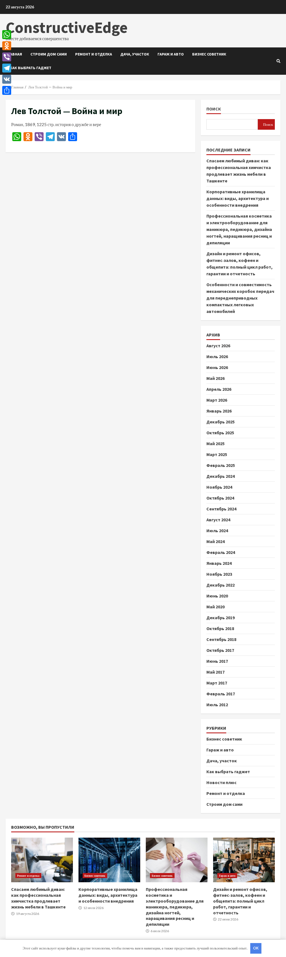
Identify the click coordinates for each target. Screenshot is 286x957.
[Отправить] (6, 90)
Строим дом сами (48, 54)
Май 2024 (215, 541)
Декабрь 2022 (220, 585)
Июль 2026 (217, 356)
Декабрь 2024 (220, 476)
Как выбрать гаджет (30, 67)
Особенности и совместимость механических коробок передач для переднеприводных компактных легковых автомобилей (240, 298)
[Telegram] (6, 68)
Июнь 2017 (217, 661)
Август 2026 (218, 345)
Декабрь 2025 (220, 422)
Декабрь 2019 (220, 617)
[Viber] (6, 56)
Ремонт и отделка (93, 54)
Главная (14, 54)
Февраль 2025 (220, 465)
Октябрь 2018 (220, 628)
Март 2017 (216, 683)
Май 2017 (215, 672)
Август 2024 (218, 519)
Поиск (213, 109)
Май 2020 (215, 606)
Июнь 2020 (217, 596)
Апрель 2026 (218, 389)
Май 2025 (215, 443)
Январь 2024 (219, 563)
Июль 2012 (217, 704)
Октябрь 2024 (220, 498)
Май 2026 (215, 378)
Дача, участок (134, 54)
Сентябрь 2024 (221, 509)
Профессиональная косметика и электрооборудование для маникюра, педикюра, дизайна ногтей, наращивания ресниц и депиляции (239, 229)
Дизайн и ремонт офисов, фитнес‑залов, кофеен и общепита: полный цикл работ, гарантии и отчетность (244, 860)
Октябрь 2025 (220, 432)
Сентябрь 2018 (221, 639)
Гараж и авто (171, 54)
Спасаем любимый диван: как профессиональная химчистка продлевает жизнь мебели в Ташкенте (42, 860)
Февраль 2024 (220, 552)
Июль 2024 (217, 530)
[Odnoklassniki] (6, 45)
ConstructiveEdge (67, 27)
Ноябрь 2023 (219, 574)
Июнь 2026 (217, 367)
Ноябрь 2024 (219, 487)
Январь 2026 (219, 411)
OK (256, 948)
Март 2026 (216, 400)
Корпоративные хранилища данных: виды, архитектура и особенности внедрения (237, 198)
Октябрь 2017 (220, 650)
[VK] (6, 79)
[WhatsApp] (6, 34)
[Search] (278, 61)
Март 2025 (216, 454)
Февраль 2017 (220, 693)
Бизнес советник (209, 54)
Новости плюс (221, 782)
